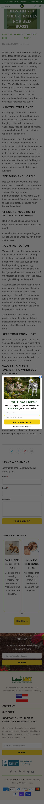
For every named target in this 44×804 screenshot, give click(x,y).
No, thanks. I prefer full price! (22, 426)
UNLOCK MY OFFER (22, 422)
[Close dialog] (40, 377)
